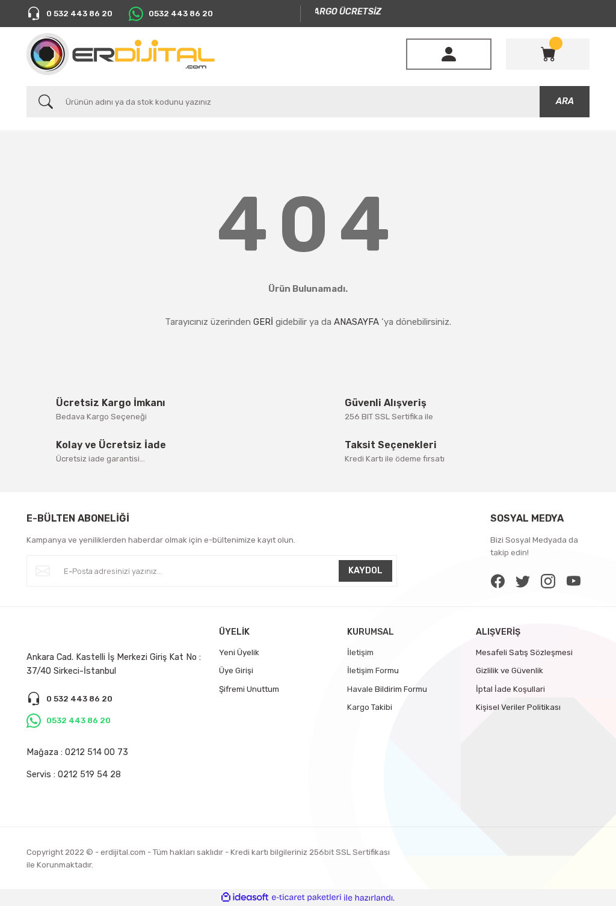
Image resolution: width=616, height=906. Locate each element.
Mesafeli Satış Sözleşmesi (524, 652)
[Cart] (548, 54)
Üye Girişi (236, 670)
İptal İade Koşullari (510, 689)
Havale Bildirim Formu (387, 689)
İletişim (360, 652)
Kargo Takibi (369, 707)
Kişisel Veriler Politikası (518, 707)
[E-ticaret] (306, 898)
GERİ (263, 321)
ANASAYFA (356, 321)
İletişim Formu (373, 670)
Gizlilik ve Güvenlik (509, 670)
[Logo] (120, 54)
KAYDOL (365, 570)
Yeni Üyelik (239, 652)
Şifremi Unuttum (249, 689)
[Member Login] (449, 54)
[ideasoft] (245, 897)
